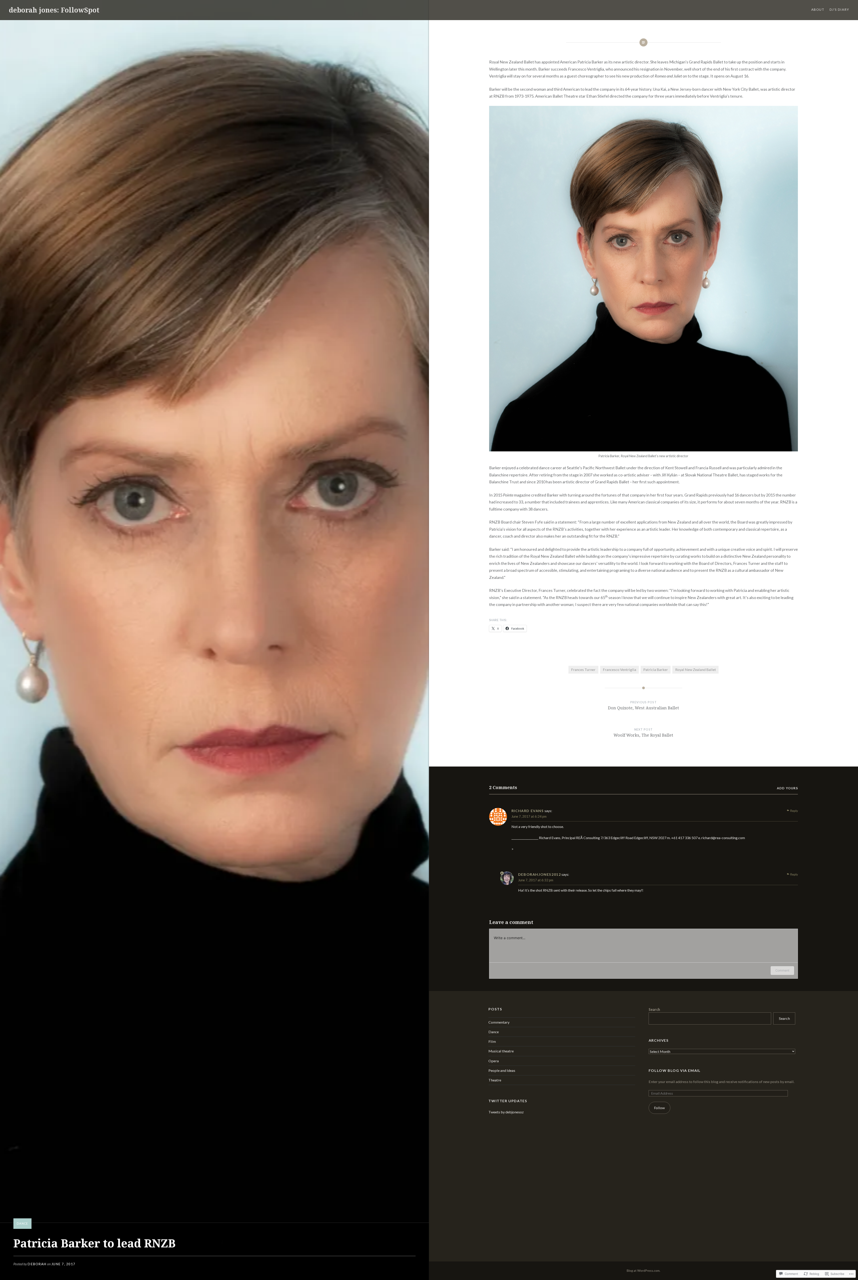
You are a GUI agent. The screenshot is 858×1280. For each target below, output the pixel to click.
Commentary (498, 1022)
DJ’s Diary (839, 9)
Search (654, 1009)
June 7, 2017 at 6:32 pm (535, 880)
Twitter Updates (507, 1101)
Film (492, 1041)
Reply (794, 811)
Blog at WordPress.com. (643, 1270)
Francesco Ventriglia (619, 669)
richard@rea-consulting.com (723, 838)
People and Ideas (501, 1070)
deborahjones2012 (539, 874)
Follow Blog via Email (675, 1070)
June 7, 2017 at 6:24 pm (529, 816)
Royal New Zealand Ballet (695, 669)
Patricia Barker (655, 669)
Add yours (787, 788)
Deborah (36, 1264)
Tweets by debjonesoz (506, 1112)
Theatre (494, 1080)
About (817, 9)
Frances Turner (583, 669)
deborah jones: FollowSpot (54, 10)
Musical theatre (501, 1051)
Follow (659, 1108)
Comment (782, 970)
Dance (22, 1223)
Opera (493, 1061)
